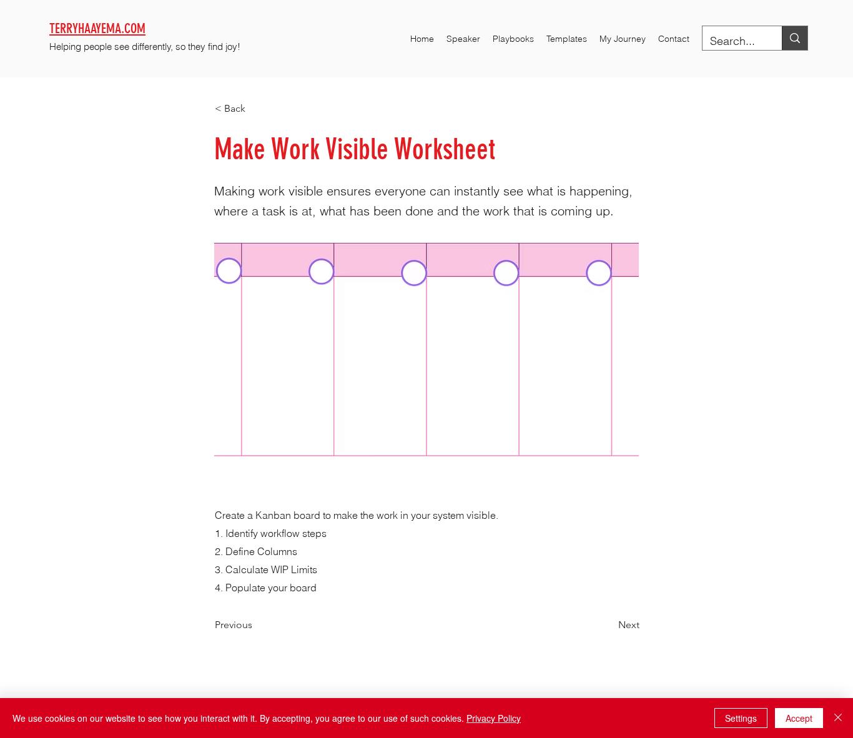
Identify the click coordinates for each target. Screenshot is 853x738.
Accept (799, 718)
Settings (741, 718)
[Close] (838, 718)
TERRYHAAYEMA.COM (97, 28)
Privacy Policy (493, 718)
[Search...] (794, 38)
